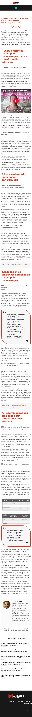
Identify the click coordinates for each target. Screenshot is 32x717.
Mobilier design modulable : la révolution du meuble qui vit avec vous (15, 644)
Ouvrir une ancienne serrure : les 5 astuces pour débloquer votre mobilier (16, 676)
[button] (12, 27)
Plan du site (28, 703)
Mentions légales (24, 702)
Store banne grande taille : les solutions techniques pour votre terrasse (13, 669)
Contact (11, 702)
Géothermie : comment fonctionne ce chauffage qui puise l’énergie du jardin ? (16, 663)
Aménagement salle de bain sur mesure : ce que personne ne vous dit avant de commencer (16, 650)
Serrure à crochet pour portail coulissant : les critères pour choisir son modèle (15, 657)
